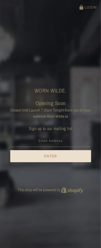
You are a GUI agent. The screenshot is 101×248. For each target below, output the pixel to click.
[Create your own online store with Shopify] (72, 190)
